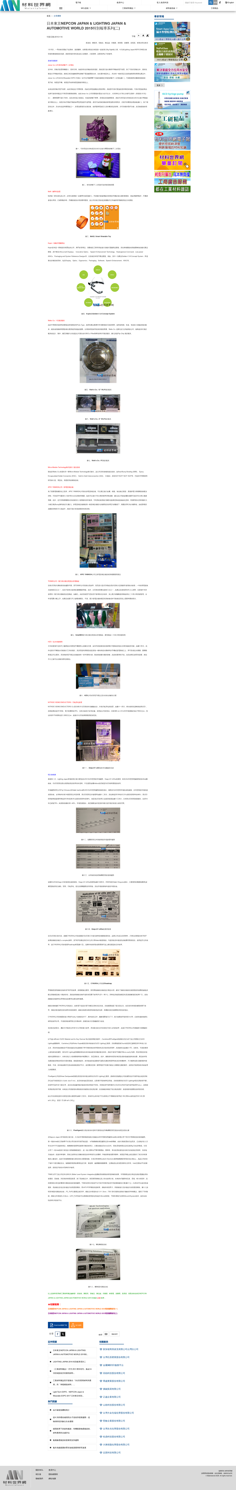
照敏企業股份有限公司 (113, 1420)
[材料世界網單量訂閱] (172, 160)
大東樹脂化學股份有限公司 (116, 1444)
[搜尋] (210, 2)
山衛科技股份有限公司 (113, 1404)
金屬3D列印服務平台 (113, 1365)
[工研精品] (172, 120)
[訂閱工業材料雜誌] (172, 189)
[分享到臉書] (57, 1334)
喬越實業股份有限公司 (113, 1380)
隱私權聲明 (53, 1474)
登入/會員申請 (162, 2)
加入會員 (78, 1325)
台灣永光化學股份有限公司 (116, 1428)
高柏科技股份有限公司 (113, 1373)
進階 (215, 2)
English (231, 2)
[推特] (63, 1334)
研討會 (38, 1474)
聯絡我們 (115, 1334)
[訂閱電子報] (172, 140)
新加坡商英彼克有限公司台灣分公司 (120, 1349)
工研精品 (214, 8)
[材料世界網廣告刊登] (172, 174)
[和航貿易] (172, 99)
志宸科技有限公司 (111, 1452)
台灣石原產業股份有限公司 (116, 1357)
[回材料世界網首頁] (28, 5)
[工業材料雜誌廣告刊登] (172, 181)
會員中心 (120, 2)
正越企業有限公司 (111, 1396)
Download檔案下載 (60, 1325)
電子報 (78, 2)
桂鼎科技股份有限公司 (113, 1436)
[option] (172, 100)
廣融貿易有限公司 (111, 1388)
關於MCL (39, 1470)
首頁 (48, 15)
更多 (158, 85)
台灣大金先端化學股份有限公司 (118, 1412)
